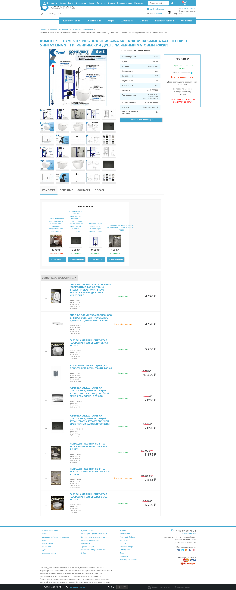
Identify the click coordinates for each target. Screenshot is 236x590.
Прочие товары (87, 547)
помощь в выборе (127, 537)
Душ (44, 550)
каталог (123, 530)
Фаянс (45, 540)
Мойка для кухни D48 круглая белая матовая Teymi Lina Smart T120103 (89, 446)
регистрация (125, 550)
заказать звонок (188, 533)
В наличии (123, 296)
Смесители (46, 547)
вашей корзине (187, 8)
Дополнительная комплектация (94, 537)
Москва (159, 14)
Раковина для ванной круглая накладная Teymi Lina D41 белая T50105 (89, 343)
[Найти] (172, 3)
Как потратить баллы (128, 559)
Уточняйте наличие (123, 324)
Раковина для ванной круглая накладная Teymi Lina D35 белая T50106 (89, 497)
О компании (94, 20)
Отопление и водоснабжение (93, 550)
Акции (110, 20)
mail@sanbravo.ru (157, 9)
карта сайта (125, 534)
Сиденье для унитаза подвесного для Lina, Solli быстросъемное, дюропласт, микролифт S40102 (91, 318)
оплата (123, 543)
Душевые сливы (49, 553)
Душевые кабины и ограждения (55, 537)
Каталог (51, 3)
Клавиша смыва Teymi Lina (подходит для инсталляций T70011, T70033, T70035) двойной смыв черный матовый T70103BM (90, 419)
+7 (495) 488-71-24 (51, 587)
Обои (83, 553)
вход (122, 553)
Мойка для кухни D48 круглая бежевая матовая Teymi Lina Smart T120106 (91, 472)
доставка (124, 540)
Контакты (186, 20)
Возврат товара (164, 20)
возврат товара (126, 547)
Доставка (127, 20)
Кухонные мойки (88, 530)
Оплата (144, 20)
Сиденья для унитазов (90, 540)
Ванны (44, 534)
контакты (124, 556)
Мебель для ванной (50, 530)
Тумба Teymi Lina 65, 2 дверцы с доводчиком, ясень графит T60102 (91, 367)
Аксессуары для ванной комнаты (94, 534)
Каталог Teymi (71, 20)
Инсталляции (47, 543)
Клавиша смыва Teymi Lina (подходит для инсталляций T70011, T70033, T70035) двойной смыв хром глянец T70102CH (89, 392)
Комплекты (85, 543)
